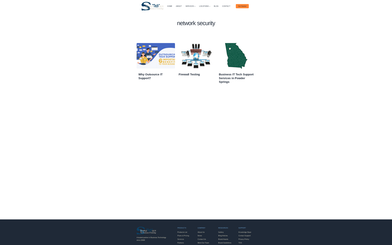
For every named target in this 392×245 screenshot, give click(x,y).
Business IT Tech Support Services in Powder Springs (236, 78)
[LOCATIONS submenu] (209, 6)
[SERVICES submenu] (195, 6)
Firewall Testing (189, 74)
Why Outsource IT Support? (150, 76)
